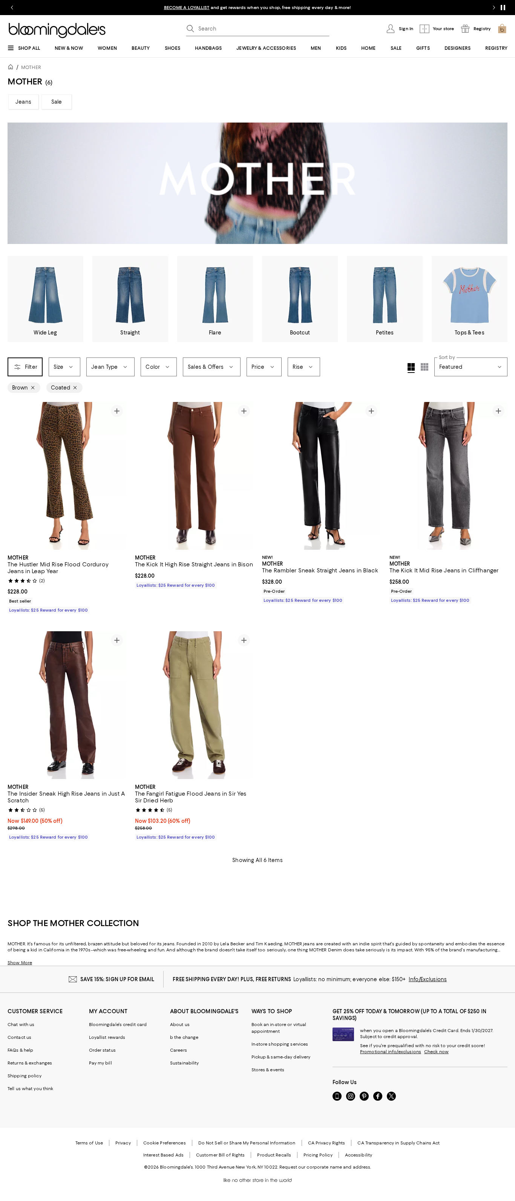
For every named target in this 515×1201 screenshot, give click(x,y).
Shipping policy (24, 1075)
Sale (56, 102)
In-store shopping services (279, 1044)
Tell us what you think (30, 1088)
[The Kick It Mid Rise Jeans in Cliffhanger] (448, 476)
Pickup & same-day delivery (281, 1057)
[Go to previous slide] (12, 7)
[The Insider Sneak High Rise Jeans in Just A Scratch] (67, 705)
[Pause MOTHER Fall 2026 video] (498, 234)
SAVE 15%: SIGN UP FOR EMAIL (117, 979)
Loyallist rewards (107, 1037)
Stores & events (268, 1069)
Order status (102, 1050)
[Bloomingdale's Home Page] (57, 30)
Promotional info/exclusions (390, 1051)
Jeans (23, 102)
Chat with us (21, 1024)
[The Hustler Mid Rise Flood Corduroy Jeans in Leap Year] (67, 476)
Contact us (19, 1037)
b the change (184, 1037)
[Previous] (17, 476)
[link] (67, 583)
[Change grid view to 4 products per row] (411, 368)
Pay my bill (100, 1063)
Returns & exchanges (30, 1063)
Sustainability (184, 1063)
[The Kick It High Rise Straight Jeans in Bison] (194, 476)
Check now (436, 1051)
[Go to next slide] (493, 7)
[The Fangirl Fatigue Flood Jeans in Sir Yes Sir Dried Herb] (194, 705)
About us (180, 1024)
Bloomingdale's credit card (118, 1024)
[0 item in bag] (502, 28)
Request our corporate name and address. (325, 1167)
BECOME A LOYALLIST (187, 7)
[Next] (117, 476)
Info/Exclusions (428, 979)
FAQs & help (20, 1050)
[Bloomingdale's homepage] (12, 68)
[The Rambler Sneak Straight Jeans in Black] (321, 476)
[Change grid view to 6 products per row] (424, 367)
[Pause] (502, 7)
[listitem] (257, 7)
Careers (178, 1050)
